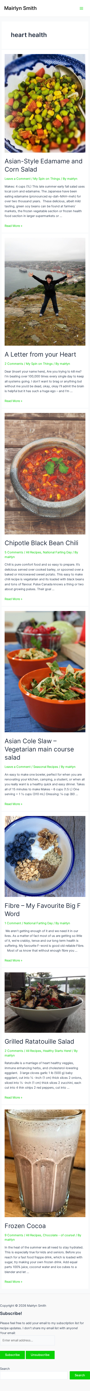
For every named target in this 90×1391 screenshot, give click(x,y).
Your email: (7, 1333)
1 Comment (13, 923)
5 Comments (14, 552)
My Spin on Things (46, 179)
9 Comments (14, 1235)
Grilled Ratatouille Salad (39, 1041)
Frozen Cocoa (25, 1226)
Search (5, 1369)
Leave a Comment (18, 179)
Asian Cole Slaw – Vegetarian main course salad (39, 749)
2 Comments (14, 364)
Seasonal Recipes (45, 767)
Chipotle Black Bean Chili (41, 543)
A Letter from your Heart (40, 354)
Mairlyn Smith (20, 8)
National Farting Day (57, 552)
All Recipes (33, 552)
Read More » (13, 226)
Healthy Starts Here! (57, 1051)
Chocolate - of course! (59, 1235)
